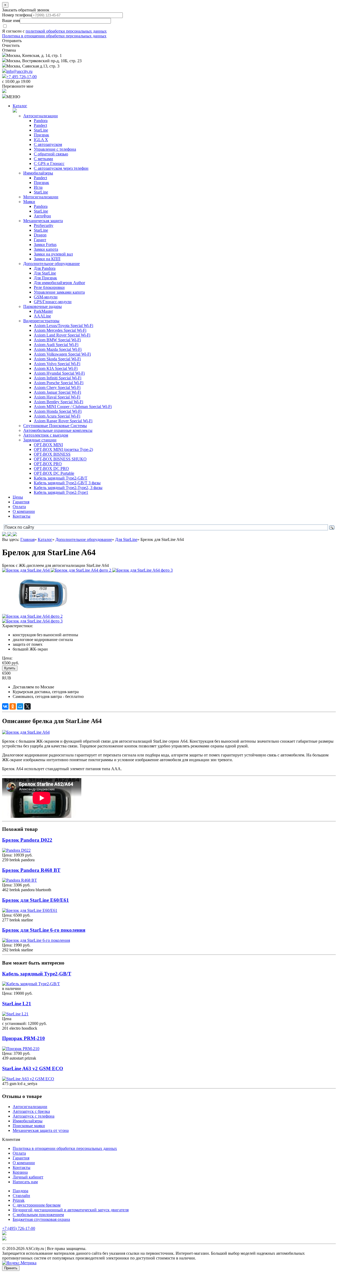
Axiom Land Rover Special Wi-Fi (62, 335)
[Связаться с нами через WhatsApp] (10, 534)
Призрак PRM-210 (23, 1038)
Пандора (20, 1191)
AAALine (42, 316)
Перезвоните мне (17, 86)
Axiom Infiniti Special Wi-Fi (57, 378)
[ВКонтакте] (5, 706)
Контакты (21, 516)
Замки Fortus (45, 244)
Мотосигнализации (40, 197)
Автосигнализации (40, 116)
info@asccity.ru (19, 71)
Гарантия (21, 502)
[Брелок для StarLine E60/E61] (29, 910)
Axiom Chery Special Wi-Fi (57, 387)
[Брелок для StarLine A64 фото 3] (142, 570)
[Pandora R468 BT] (19, 880)
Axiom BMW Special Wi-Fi (57, 340)
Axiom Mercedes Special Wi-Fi (60, 330)
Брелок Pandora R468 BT (31, 870)
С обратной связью (51, 154)
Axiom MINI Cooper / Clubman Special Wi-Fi (73, 406)
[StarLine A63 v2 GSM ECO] (28, 1079)
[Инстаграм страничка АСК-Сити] (4, 534)
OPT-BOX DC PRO (51, 468)
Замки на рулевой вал (53, 254)
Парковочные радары (42, 306)
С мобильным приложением (38, 1214)
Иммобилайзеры (38, 173)
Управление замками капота (59, 292)
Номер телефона (17, 15)
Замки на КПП (47, 259)
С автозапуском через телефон (61, 168)
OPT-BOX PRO (48, 463)
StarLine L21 (16, 1003)
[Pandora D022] (16, 850)
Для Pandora (44, 268)
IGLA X (41, 139)
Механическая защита (43, 220)
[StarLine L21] (15, 1014)
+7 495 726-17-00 (21, 76)
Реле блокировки (49, 287)
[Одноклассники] (13, 706)
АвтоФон (42, 216)
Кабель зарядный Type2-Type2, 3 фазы (68, 487)
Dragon (40, 235)
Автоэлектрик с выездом (45, 435)
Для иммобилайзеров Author (59, 282)
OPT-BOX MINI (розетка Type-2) (63, 449)
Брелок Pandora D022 (27, 840)
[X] (27, 706)
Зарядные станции (40, 440)
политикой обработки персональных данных (66, 31)
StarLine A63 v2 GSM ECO (32, 1068)
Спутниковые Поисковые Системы (55, 425)
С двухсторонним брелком (36, 1205)
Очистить (11, 45)
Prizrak (19, 1200)
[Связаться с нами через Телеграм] (15, 534)
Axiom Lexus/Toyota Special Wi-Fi (63, 325)
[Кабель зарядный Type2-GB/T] (31, 983)
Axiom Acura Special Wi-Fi (57, 416)
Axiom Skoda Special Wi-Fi (57, 359)
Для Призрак (45, 278)
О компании (24, 511)
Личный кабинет (28, 1177)
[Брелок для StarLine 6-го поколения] (36, 940)
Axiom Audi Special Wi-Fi (56, 344)
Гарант (40, 239)
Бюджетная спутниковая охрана (41, 1219)
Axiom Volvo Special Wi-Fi (57, 363)
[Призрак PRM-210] (20, 1048)
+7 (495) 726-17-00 (18, 1228)
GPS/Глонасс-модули (53, 301)
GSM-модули (46, 297)
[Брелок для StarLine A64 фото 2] (81, 570)
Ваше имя (11, 20)
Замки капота (46, 249)
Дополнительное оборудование (51, 263)
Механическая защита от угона (41, 1130)
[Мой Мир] (20, 706)
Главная (27, 539)
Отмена (9, 50)
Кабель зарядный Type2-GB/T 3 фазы (67, 483)
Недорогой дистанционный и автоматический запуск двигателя (71, 1210)
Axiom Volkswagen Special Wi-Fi (62, 354)
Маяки (29, 201)
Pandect (40, 125)
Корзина (20, 1172)
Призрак (41, 135)
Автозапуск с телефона (33, 1116)
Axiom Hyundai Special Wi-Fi (59, 373)
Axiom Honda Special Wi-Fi (58, 411)
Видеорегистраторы (41, 321)
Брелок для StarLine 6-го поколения (43, 930)
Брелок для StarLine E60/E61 (35, 900)
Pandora (41, 120)
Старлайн (21, 1195)
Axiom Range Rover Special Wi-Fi (63, 421)
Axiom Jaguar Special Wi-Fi (57, 392)
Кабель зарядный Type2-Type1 (61, 492)
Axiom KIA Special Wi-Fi (56, 368)
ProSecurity (43, 225)
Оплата (19, 506)
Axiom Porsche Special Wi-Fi (58, 382)
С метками (43, 158)
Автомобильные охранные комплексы (57, 430)
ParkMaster (43, 311)
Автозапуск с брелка (31, 1111)
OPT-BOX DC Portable (54, 473)
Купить (9, 668)
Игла (38, 187)
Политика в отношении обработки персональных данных (54, 36)
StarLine (41, 130)
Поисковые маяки (29, 1125)
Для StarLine (45, 273)
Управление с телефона (55, 149)
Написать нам (25, 1182)
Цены (18, 497)
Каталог (20, 106)
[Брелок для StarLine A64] (26, 570)
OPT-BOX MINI (48, 444)
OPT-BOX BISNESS (52, 454)
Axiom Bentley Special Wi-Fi (58, 402)
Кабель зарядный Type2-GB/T (60, 478)
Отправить (12, 40)
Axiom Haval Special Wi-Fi (57, 397)
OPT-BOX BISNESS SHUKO (60, 459)
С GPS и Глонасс (49, 163)
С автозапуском (48, 144)
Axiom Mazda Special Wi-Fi (58, 349)
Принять (10, 1268)
